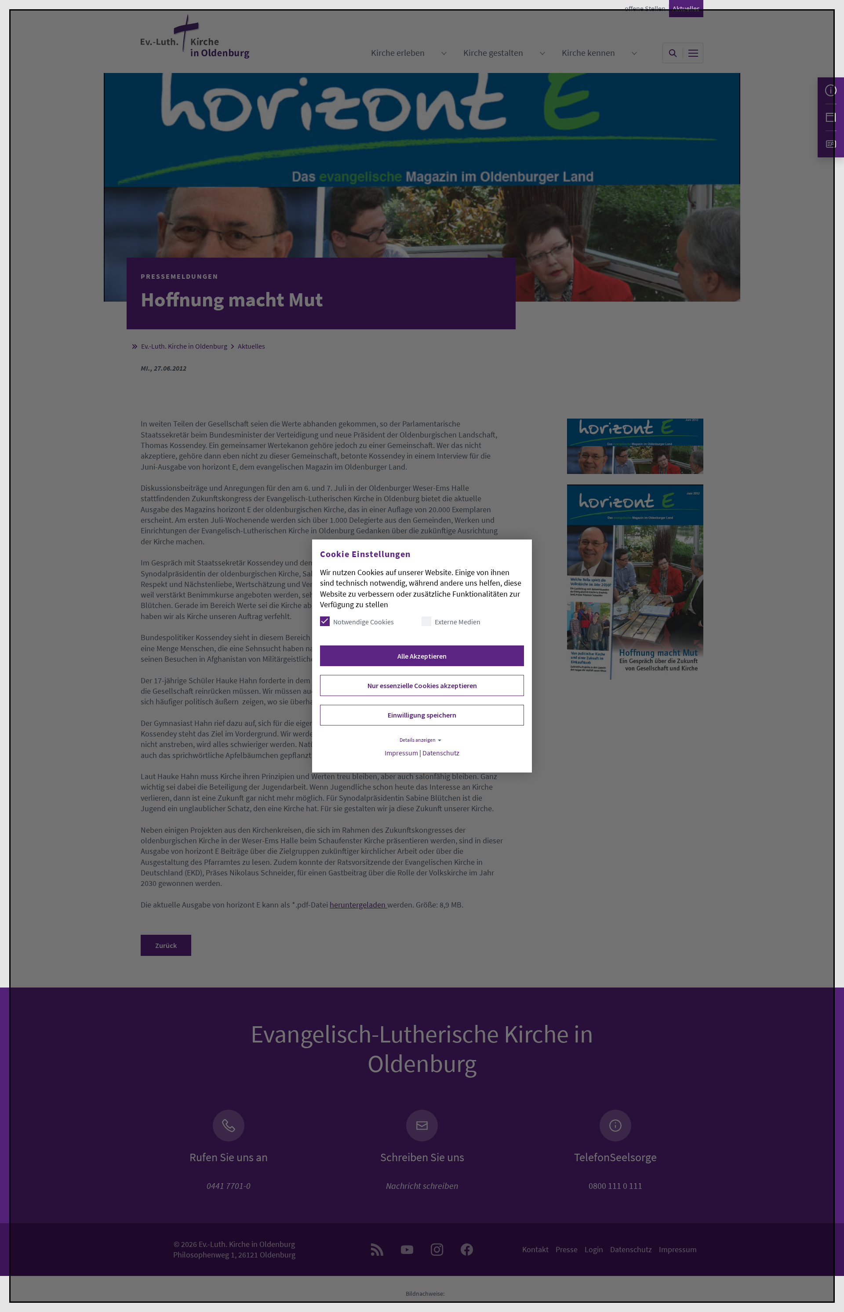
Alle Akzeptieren (422, 656)
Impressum (401, 753)
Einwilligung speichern (422, 715)
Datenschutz (440, 753)
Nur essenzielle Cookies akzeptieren (422, 685)
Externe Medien (457, 621)
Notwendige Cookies (363, 621)
